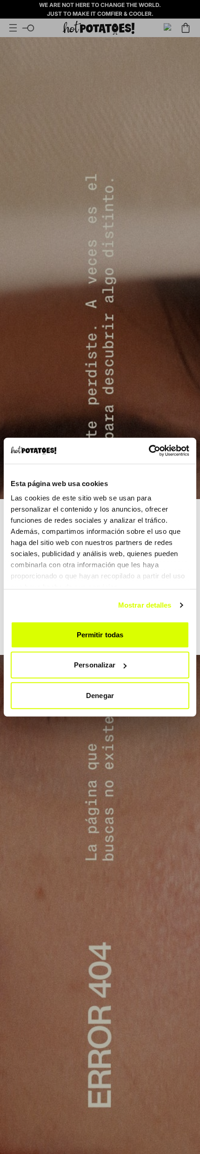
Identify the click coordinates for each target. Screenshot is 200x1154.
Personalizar (94, 665)
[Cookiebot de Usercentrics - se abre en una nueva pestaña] (148, 451)
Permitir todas (100, 634)
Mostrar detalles (145, 605)
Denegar (100, 695)
